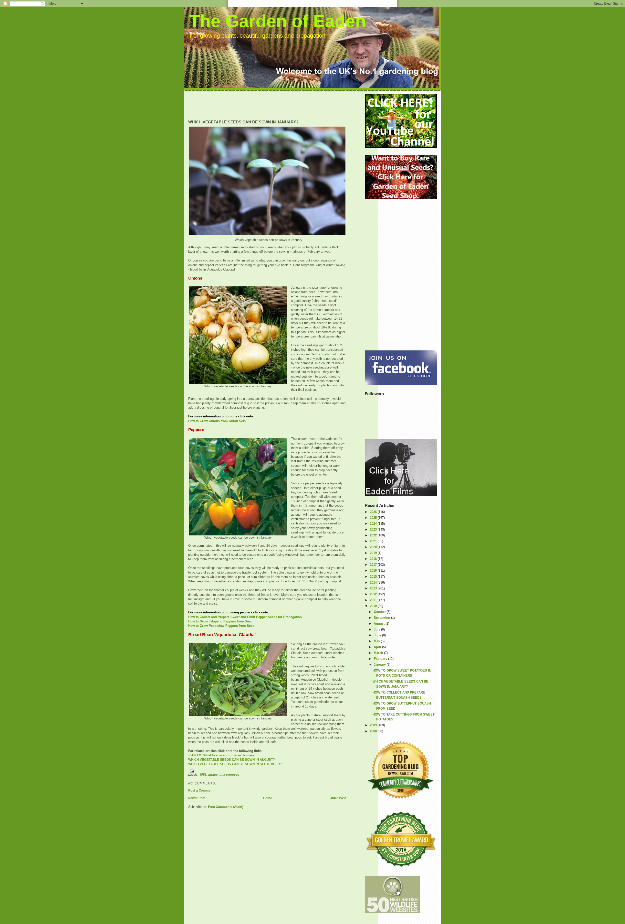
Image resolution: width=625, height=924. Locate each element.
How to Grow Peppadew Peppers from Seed (221, 626)
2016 (374, 570)
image (213, 774)
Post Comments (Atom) (225, 807)
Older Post (338, 798)
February (381, 659)
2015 (374, 576)
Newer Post (196, 798)
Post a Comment (200, 790)
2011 (374, 600)
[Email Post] (267, 771)
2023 (374, 529)
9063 (202, 774)
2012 (374, 594)
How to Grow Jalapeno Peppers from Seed (220, 621)
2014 (374, 582)
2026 (374, 512)
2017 (374, 564)
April (378, 647)
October (380, 612)
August (379, 623)
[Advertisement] (277, 105)
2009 (374, 725)
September (382, 618)
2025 (374, 518)
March (379, 653)
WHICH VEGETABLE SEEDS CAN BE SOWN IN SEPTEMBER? (235, 764)
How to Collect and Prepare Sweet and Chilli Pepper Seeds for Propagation (245, 617)
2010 (374, 606)
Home (267, 798)
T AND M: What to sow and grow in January (221, 755)
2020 (374, 547)
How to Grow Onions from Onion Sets (217, 421)
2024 (374, 523)
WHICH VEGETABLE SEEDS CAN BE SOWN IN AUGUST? (231, 759)
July (377, 629)
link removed (229, 774)
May (377, 641)
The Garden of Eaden (277, 21)
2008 (374, 731)
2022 (374, 535)
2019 (374, 553)
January (380, 664)
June (378, 635)
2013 (374, 588)
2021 (374, 541)
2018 (374, 559)
